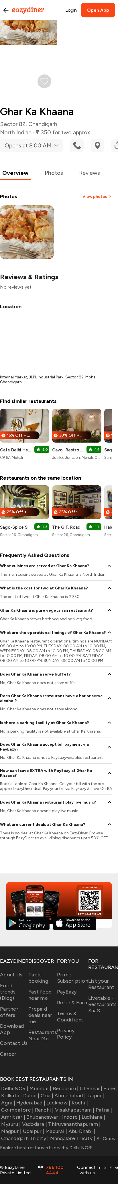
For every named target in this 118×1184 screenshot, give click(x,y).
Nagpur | (11, 1131)
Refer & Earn (72, 1002)
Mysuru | (11, 1124)
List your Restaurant (101, 984)
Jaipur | (96, 1095)
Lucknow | (58, 1103)
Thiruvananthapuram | (74, 1124)
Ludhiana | (93, 1117)
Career (8, 1054)
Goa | (47, 1095)
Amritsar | (13, 1117)
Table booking (38, 978)
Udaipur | (33, 1131)
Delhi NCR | (14, 1088)
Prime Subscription (72, 978)
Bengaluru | (65, 1088)
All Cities (105, 1138)
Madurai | (56, 1131)
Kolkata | (11, 1095)
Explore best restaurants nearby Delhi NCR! (46, 1147)
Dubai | (31, 1095)
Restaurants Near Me (42, 1035)
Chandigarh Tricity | (25, 1138)
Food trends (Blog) (8, 991)
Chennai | (91, 1088)
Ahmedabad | (70, 1095)
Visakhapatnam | (75, 1110)
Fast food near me (40, 995)
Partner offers (9, 1012)
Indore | (71, 1117)
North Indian (16, 132)
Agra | (8, 1103)
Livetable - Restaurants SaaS (102, 1004)
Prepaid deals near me (40, 1015)
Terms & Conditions (70, 1016)
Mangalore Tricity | (72, 1138)
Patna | (104, 1110)
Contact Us (14, 1043)
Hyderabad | (30, 1103)
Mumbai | (40, 1088)
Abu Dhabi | (81, 1131)
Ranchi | (44, 1110)
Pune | (110, 1088)
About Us (11, 975)
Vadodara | (34, 1124)
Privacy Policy (66, 1033)
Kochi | (80, 1103)
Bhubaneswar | (43, 1117)
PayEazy (67, 992)
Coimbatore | (17, 1110)
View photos (94, 196)
